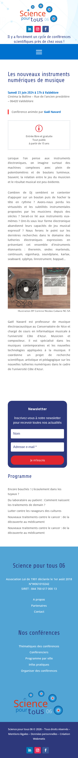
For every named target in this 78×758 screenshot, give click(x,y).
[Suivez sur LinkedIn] (29, 29)
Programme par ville (39, 658)
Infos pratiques (39, 664)
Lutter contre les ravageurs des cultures (34, 511)
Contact (39, 611)
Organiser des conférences (39, 671)
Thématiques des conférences (39, 646)
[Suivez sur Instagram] (37, 29)
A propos (39, 599)
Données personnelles (44, 734)
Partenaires (39, 605)
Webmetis (39, 738)
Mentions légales (18, 734)
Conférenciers (39, 652)
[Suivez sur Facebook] (45, 29)
